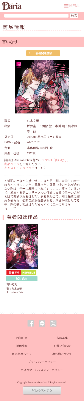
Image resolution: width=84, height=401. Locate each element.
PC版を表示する (42, 390)
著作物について (62, 354)
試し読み (21, 278)
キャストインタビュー (19, 168)
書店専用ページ (21, 354)
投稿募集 (62, 338)
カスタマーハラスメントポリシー (42, 370)
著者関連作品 (44, 53)
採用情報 (21, 346)
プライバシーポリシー (42, 362)
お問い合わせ (62, 346)
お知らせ (21, 338)
